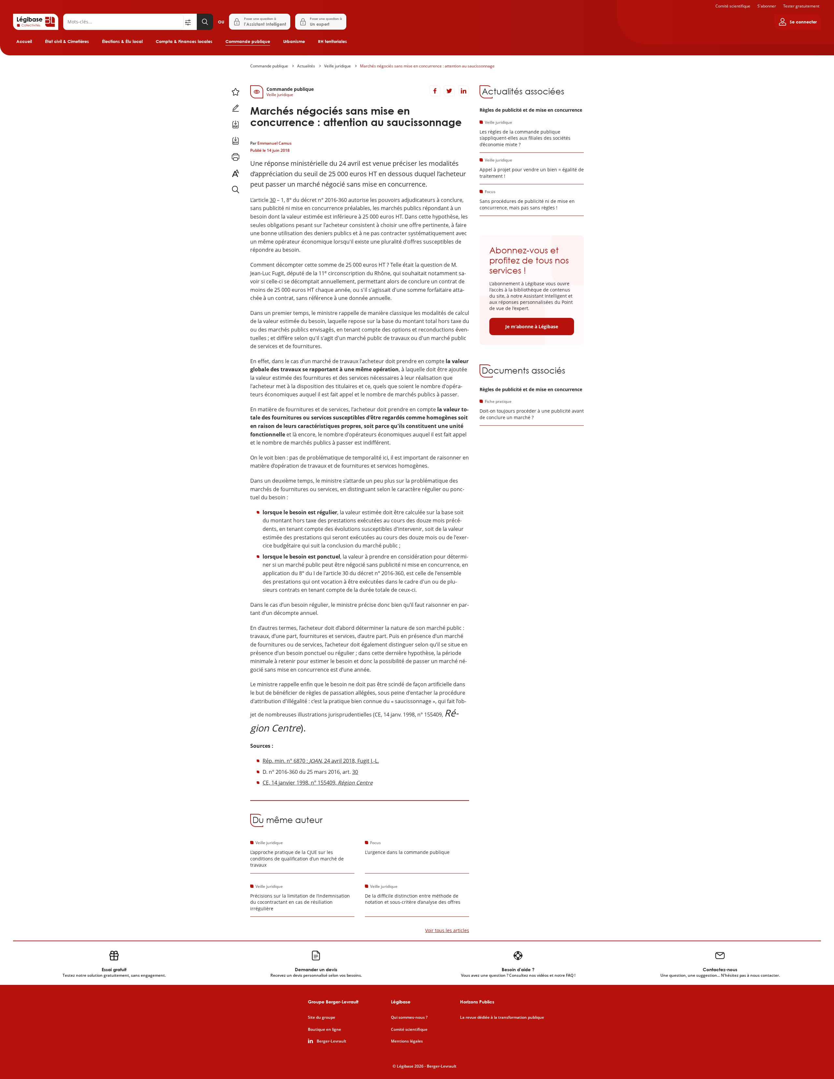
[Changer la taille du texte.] (235, 173)
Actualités (306, 66)
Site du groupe (321, 1017)
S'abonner (766, 6)
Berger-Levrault (331, 1041)
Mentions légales (407, 1041)
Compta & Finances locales (184, 41)
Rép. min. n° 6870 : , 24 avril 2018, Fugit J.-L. (321, 760)
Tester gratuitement (801, 6)
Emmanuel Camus (274, 143)
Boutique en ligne (324, 1029)
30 (273, 200)
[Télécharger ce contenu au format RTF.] (235, 140)
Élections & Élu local (122, 41)
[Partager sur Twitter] (449, 90)
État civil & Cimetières (67, 41)
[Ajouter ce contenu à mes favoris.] (235, 91)
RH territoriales (332, 41)
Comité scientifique (732, 6)
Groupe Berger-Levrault (333, 1001)
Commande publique (247, 41)
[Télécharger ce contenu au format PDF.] (235, 124)
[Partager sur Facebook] (434, 90)
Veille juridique (337, 66)
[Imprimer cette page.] (235, 156)
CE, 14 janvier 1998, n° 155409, (318, 782)
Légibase (400, 1001)
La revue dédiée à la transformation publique (502, 1017)
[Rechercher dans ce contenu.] (235, 189)
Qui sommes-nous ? (409, 1017)
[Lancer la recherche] (205, 22)
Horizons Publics (477, 1001)
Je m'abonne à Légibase (531, 326)
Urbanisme (294, 41)
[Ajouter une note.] (235, 108)
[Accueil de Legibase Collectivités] (35, 22)
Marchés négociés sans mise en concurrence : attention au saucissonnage (427, 66)
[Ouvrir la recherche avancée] (190, 21)
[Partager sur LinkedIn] (463, 90)
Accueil (24, 41)
